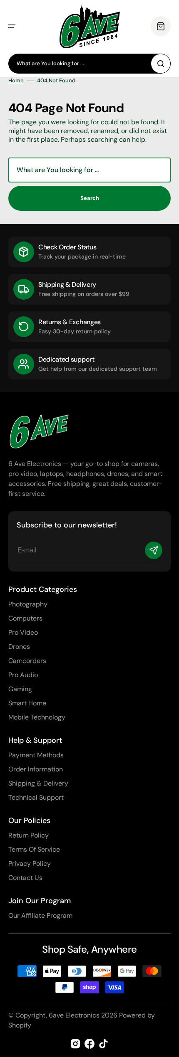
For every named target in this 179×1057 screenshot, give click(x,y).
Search (89, 198)
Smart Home (27, 703)
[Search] (160, 63)
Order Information (35, 769)
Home (16, 80)
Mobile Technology (36, 717)
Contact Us (25, 877)
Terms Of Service (34, 849)
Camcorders (27, 660)
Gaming (20, 689)
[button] (11, 26)
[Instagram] (75, 1044)
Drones (19, 646)
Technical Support (36, 797)
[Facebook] (89, 1044)
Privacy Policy (29, 863)
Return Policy (28, 835)
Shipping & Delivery (38, 783)
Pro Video (23, 632)
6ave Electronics (74, 1015)
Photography (27, 604)
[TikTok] (104, 1044)
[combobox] (89, 64)
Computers (25, 618)
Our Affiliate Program (40, 915)
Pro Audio (23, 674)
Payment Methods (36, 755)
